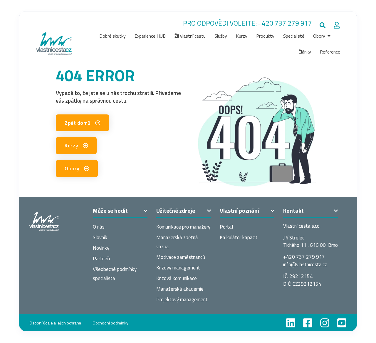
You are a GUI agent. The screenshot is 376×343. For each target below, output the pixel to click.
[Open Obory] (329, 35)
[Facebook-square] (308, 323)
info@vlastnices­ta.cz (305, 264)
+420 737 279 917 (285, 23)
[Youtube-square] (342, 323)
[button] (323, 25)
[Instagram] (325, 323)
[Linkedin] (291, 323)
